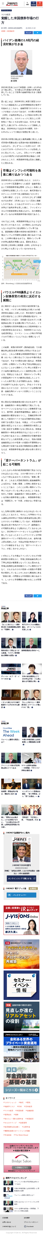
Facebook (30, 1226)
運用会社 (8, 1115)
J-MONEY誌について (9, 1226)
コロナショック (10, 1102)
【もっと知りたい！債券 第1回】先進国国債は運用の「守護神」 (11, 627)
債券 (3, 31)
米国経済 (11, 31)
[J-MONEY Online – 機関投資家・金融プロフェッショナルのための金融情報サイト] (9, 5)
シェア (29, 32)
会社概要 (27, 1218)
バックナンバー (19, 895)
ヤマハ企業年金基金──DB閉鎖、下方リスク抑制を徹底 (31, 767)
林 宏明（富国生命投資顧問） (12, 28)
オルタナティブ (10, 1123)
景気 (28, 1102)
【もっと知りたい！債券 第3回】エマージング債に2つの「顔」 (32, 704)
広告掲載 (5, 1218)
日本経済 (28, 1106)
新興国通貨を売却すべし (31, 650)
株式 (21, 1102)
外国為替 (20, 1111)
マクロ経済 (9, 1111)
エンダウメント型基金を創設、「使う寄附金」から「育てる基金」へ (31, 793)
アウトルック (6, 10)
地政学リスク (10, 1106)
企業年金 (26, 1127)
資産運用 (23, 1123)
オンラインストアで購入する (20, 878)
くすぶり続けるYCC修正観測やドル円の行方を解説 (10, 704)
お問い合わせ (6, 1222)
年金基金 (8, 1135)
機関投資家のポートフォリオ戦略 (17, 1131)
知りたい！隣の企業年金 (14, 1119)
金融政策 (30, 1111)
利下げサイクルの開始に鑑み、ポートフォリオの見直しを (31, 627)
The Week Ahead (21, 1135)
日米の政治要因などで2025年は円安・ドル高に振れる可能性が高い (31, 678)
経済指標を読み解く (12, 1127)
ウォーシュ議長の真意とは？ (24, 1195)
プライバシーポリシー (31, 1222)
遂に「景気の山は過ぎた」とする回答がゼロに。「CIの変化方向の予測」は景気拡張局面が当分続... (10, 822)
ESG (20, 1106)
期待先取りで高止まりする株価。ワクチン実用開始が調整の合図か (10, 652)
